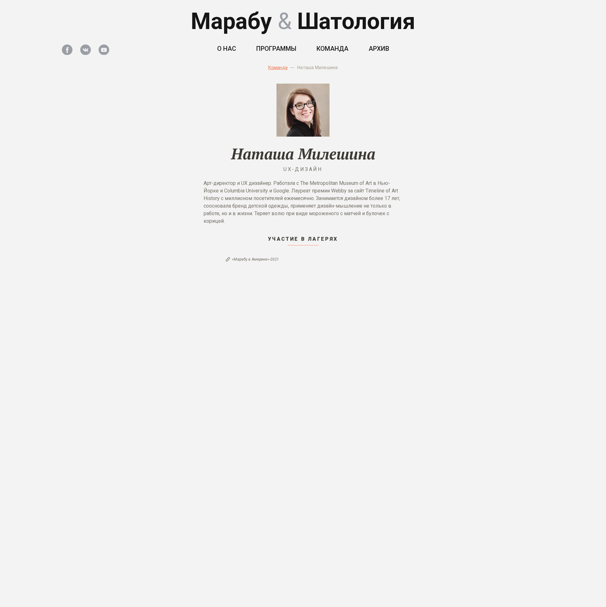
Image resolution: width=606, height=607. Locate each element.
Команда (332, 48)
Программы (276, 48)
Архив (379, 48)
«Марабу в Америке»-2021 (255, 259)
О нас (226, 48)
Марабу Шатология (303, 21)
